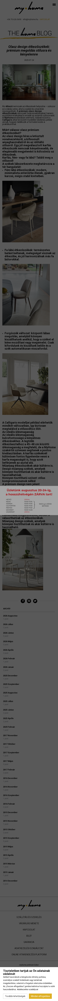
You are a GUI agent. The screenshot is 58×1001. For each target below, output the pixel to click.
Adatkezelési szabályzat (27, 989)
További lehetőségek (15, 996)
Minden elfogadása (40, 996)
